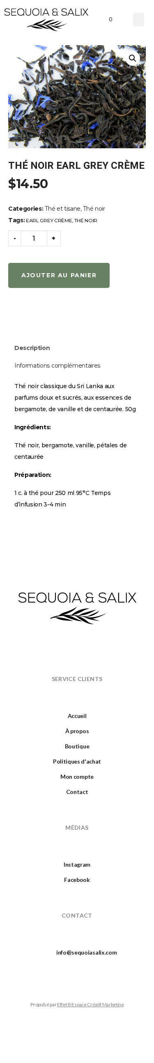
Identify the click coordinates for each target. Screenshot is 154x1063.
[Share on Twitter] (34, 315)
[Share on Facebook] (15, 315)
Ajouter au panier (59, 275)
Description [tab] (32, 348)
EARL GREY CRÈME (49, 220)
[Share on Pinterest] (53, 315)
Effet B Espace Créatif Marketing (90, 1004)
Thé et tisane (62, 208)
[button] (139, 19)
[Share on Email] (71, 315)
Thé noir (94, 208)
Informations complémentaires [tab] (57, 365)
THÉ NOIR (85, 220)
